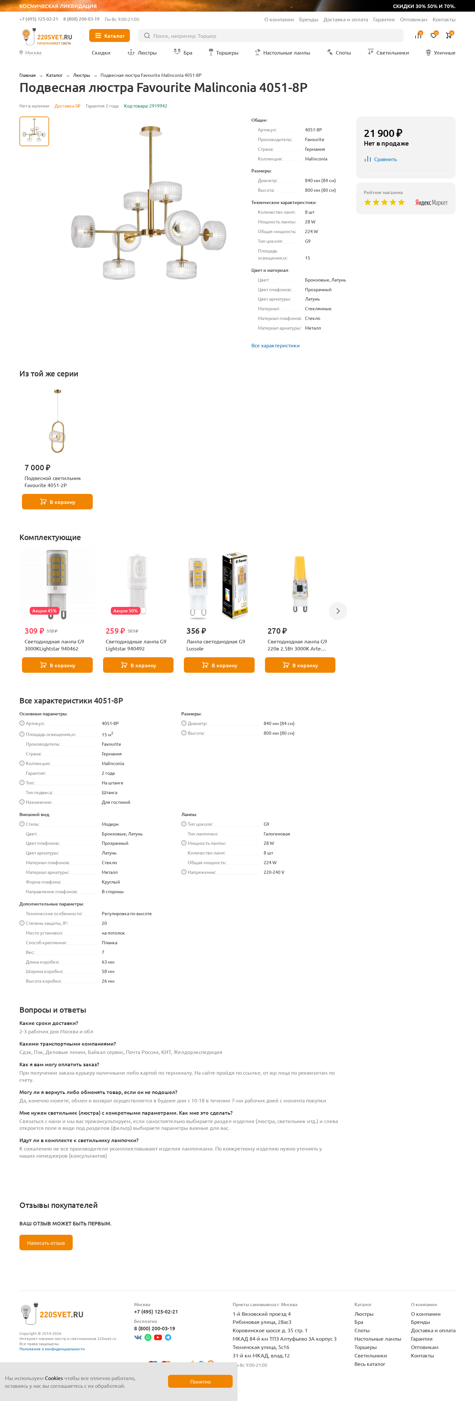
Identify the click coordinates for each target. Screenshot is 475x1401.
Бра (358, 1321)
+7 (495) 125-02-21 (38, 19)
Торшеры (365, 1347)
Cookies (54, 1378)
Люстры (364, 1313)
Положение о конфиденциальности (52, 1348)
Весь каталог (369, 1363)
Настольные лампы (377, 1338)
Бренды (308, 19)
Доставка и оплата (345, 19)
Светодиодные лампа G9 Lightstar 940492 (136, 644)
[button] (34, 286)
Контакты (444, 19)
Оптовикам (414, 19)
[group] (150, 212)
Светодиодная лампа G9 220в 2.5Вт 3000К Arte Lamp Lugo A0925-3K (297, 645)
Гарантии (384, 19)
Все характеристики (275, 345)
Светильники (370, 1355)
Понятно (200, 1381)
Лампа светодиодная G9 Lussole (215, 644)
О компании (279, 19)
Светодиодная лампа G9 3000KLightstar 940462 (54, 644)
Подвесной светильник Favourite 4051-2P (53, 481)
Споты (362, 1330)
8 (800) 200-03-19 (81, 19)
